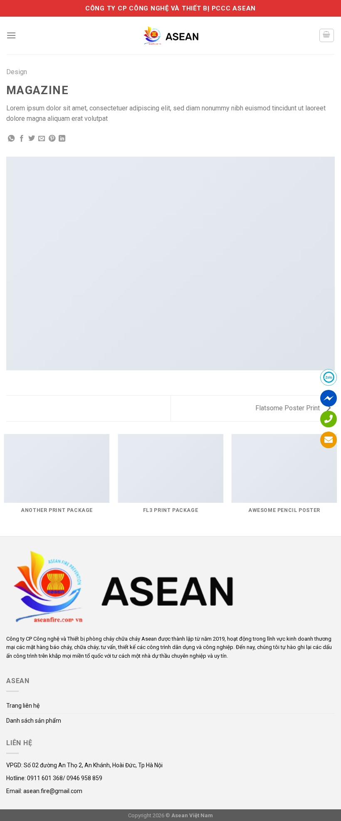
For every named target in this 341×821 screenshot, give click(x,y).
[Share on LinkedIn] (62, 138)
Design (16, 72)
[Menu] (11, 35)
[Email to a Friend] (41, 138)
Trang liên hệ (23, 705)
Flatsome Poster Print (288, 408)
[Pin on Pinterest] (52, 138)
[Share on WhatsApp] (11, 138)
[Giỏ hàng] (326, 35)
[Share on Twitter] (31, 138)
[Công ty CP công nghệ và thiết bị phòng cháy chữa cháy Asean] (170, 35)
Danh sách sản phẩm (33, 720)
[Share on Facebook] (21, 138)
